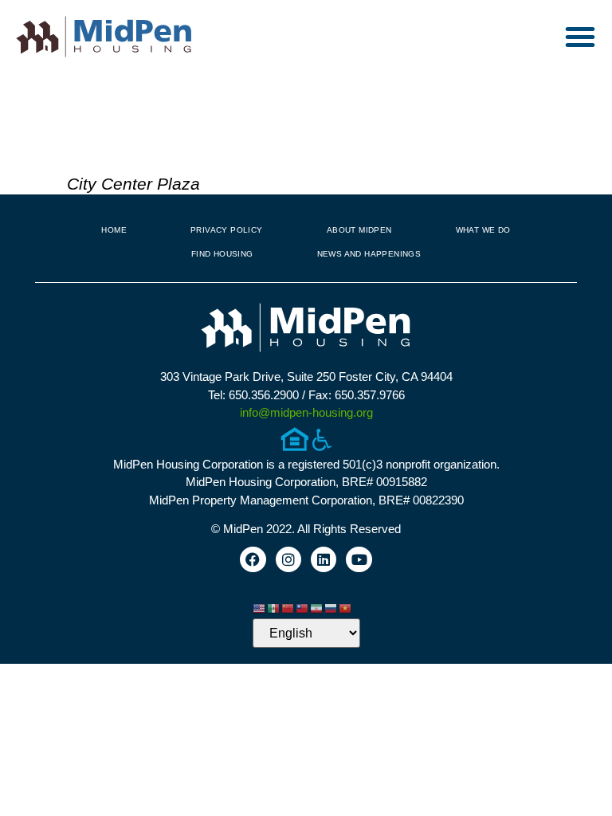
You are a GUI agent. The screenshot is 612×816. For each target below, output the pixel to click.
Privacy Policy (226, 230)
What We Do (483, 230)
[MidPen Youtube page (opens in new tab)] (358, 559)
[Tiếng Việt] (346, 607)
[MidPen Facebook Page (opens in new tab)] (252, 559)
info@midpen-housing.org (306, 412)
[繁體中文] (303, 607)
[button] (580, 37)
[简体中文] (288, 607)
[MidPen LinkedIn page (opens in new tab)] (323, 559)
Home (114, 230)
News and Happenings (369, 253)
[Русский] (331, 607)
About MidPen (359, 230)
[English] (260, 607)
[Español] (274, 607)
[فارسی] (317, 607)
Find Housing (222, 253)
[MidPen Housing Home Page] (306, 329)
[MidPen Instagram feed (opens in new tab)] (288, 559)
